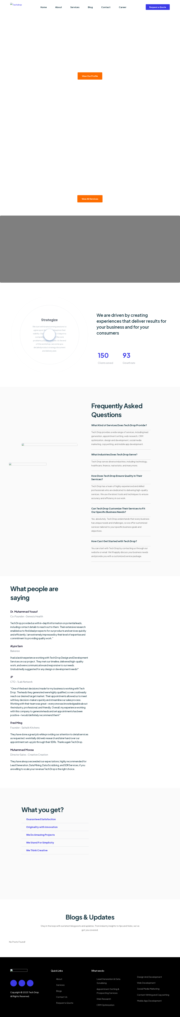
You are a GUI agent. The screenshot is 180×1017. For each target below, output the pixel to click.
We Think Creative (37, 850)
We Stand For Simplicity (40, 842)
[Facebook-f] (13, 983)
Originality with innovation (42, 826)
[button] (55, 820)
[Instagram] (30, 983)
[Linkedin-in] (22, 983)
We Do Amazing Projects (40, 834)
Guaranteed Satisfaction (41, 819)
